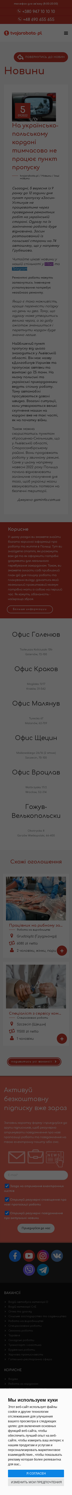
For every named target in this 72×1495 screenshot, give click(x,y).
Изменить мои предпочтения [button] (36, 1482)
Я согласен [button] (36, 1473)
